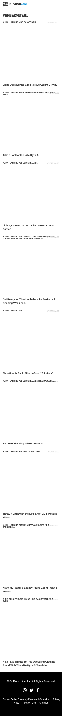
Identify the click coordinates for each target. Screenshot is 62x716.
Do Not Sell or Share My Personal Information (26, 699)
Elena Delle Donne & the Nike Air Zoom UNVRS (30, 84)
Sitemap (43, 703)
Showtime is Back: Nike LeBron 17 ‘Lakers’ (28, 373)
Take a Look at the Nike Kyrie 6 (20, 155)
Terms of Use (29, 703)
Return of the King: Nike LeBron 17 (23, 443)
